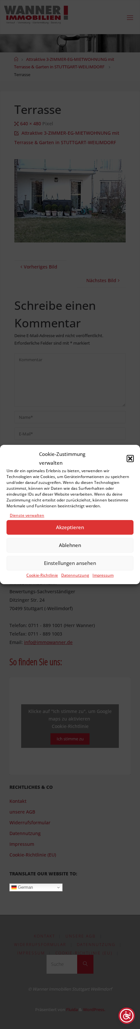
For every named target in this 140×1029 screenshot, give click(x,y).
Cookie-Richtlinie (42, 575)
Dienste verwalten (27, 515)
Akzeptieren (70, 527)
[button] (130, 458)
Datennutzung (75, 575)
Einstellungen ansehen (70, 563)
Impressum (103, 575)
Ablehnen (70, 545)
